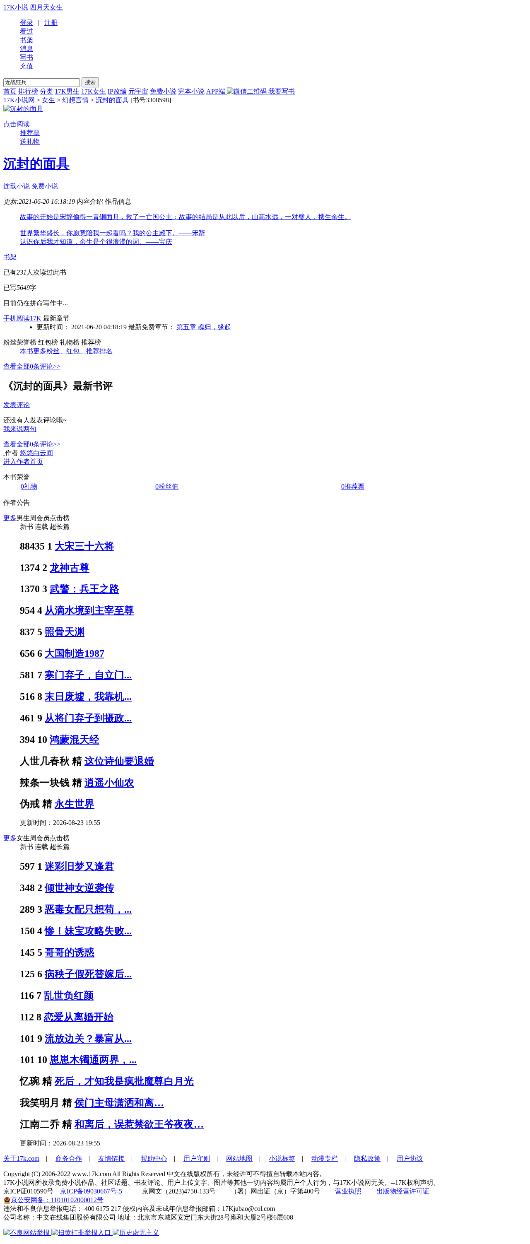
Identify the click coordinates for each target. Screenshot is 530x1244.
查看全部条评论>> (31, 366)
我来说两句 (19, 428)
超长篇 (60, 526)
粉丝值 (166, 486)
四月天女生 (46, 7)
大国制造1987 (74, 653)
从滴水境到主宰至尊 (89, 610)
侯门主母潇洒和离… (119, 1102)
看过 (26, 31)
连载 (41, 526)
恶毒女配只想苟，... (88, 909)
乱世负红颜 (69, 995)
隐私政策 (367, 1158)
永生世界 (74, 803)
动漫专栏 (324, 1158)
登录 (26, 22)
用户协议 (410, 1158)
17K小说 (15, 7)
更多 (10, 517)
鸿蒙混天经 (74, 739)
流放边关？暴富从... (88, 1038)
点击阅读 (16, 124)
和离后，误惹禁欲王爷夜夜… (139, 1124)
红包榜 (48, 342)
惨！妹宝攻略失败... (88, 931)
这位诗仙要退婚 (119, 761)
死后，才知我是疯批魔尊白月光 (124, 1081)
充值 (26, 66)
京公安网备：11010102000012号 (57, 1199)
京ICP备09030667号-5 (91, 1191)
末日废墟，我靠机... (88, 696)
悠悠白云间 (36, 452)
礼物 (29, 486)
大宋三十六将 (84, 546)
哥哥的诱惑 (69, 952)
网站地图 (239, 1158)
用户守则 (196, 1158)
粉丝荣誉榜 (19, 342)
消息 (26, 48)
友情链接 (111, 1158)
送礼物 (30, 141)
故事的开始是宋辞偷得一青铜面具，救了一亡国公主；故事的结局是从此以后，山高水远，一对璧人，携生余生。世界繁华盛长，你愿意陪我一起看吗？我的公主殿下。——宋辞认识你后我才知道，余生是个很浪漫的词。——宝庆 (185, 229)
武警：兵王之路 (84, 588)
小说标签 (282, 1158)
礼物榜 (70, 342)
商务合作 (68, 1158)
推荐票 (30, 132)
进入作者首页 (23, 461)
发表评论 (16, 404)
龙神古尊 (69, 567)
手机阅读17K (22, 318)
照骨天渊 (64, 632)
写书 (26, 57)
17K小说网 (19, 100)
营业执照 (348, 1191)
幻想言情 (75, 100)
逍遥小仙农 (109, 782)
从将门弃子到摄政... (88, 718)
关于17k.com (21, 1158)
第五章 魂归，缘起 (203, 326)
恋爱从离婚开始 (78, 1017)
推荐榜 (91, 342)
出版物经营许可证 (402, 1191)
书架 (26, 39)
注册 (51, 22)
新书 (26, 526)
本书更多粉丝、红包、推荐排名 (66, 350)
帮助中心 (154, 1158)
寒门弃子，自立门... (88, 675)
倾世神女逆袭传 (79, 887)
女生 (48, 100)
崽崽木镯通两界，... (93, 1059)
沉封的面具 (112, 100)
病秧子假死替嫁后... (88, 974)
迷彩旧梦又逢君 (79, 866)
